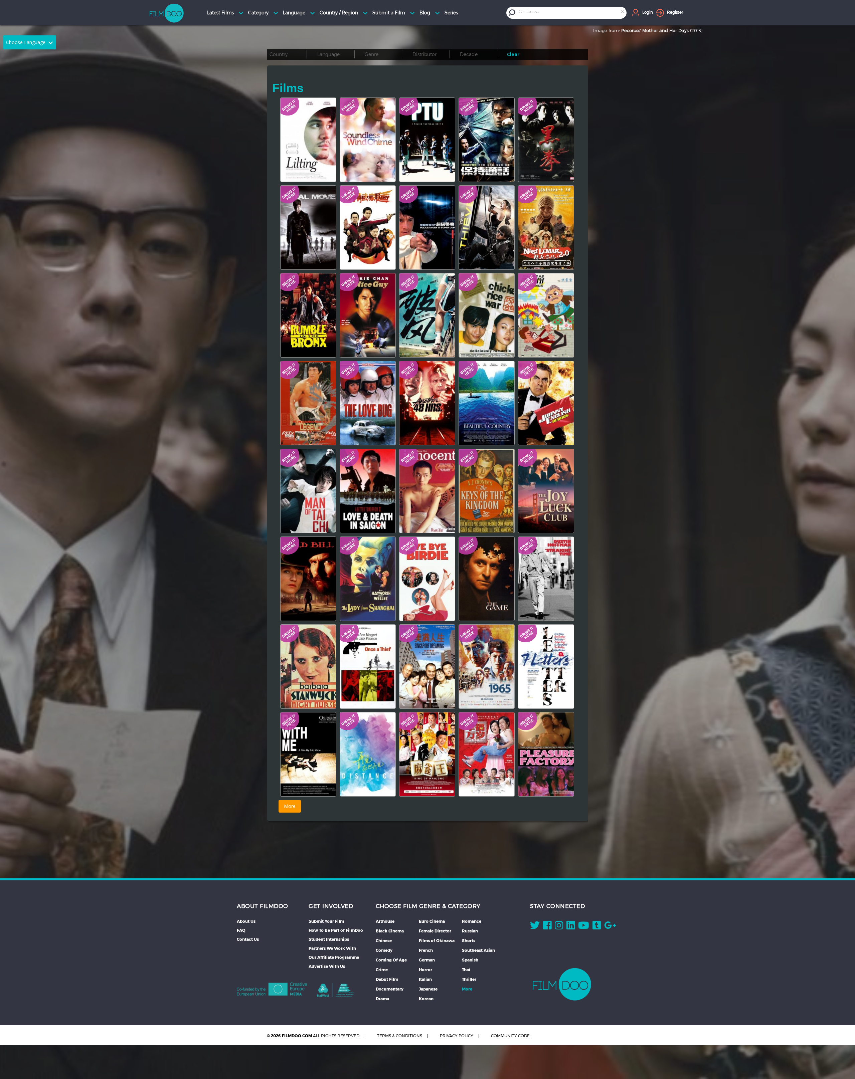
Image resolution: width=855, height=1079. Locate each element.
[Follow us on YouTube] (583, 927)
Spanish (470, 959)
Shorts (468, 940)
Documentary (389, 989)
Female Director (435, 930)
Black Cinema (390, 930)
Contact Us (248, 939)
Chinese (384, 940)
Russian (470, 930)
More (467, 989)
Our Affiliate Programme (334, 957)
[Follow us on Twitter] (535, 927)
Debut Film (387, 979)
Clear (513, 54)
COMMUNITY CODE (510, 1035)
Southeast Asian (478, 950)
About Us (246, 921)
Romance (471, 921)
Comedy (384, 950)
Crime (382, 969)
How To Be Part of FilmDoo (336, 930)
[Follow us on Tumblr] (596, 927)
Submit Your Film (326, 921)
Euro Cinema (432, 921)
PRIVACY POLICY (456, 1035)
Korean (426, 998)
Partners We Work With (332, 948)
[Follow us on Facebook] (547, 927)
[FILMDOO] (562, 984)
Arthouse (385, 921)
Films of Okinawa (437, 940)
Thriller (469, 979)
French (426, 950)
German (427, 959)
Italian (425, 979)
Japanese (428, 989)
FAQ (241, 930)
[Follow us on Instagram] (559, 927)
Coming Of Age (391, 959)
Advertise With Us (327, 966)
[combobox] (572, 12)
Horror (425, 969)
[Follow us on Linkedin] (570, 927)
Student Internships (329, 939)
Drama (382, 998)
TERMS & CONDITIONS (399, 1035)
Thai (466, 969)
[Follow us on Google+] (610, 927)
